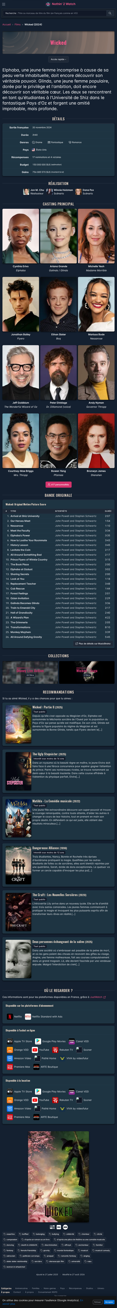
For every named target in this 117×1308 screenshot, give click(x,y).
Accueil (6, 24)
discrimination (51, 1245)
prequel (50, 1256)
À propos (29, 1292)
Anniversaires (21, 1288)
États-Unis (41, 149)
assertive (11, 1234)
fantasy (10, 1250)
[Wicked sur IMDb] (59, 1226)
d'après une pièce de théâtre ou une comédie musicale (81, 1239)
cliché (99, 1234)
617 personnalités (60, 484)
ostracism (11, 1256)
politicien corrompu (31, 1256)
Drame (38, 142)
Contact (17, 1292)
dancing (10, 1245)
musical (84, 1250)
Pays (62, 1288)
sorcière (38, 1261)
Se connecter (60, 1296)
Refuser (97, 1302)
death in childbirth (29, 1245)
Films (18, 24)
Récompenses (75, 1288)
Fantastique (57, 142)
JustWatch (96, 996)
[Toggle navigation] (3, 4)
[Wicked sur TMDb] (52, 1226)
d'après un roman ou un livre (37, 1239)
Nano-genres (50, 1288)
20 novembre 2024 (41, 127)
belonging (40, 1234)
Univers (100, 1288)
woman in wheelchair (16, 1267)
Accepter (109, 1302)
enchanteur (83, 1245)
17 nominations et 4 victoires (46, 157)
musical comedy (102, 1250)
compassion (12, 1239)
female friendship (28, 1250)
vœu (89, 1261)
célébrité (70, 1234)
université (75, 1261)
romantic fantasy (68, 1256)
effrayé (68, 1245)
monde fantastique (65, 1250)
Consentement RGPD (47, 1292)
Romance (77, 142)
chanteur (85, 1234)
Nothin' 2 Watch (63, 4)
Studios (89, 1288)
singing (86, 1256)
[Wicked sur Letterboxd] (65, 1226)
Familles (35, 1288)
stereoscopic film (56, 1261)
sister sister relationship (17, 1261)
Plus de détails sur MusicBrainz (95, 643)
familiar (99, 1245)
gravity (46, 1250)
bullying (55, 1234)
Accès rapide (57, 59)
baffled (25, 1234)
